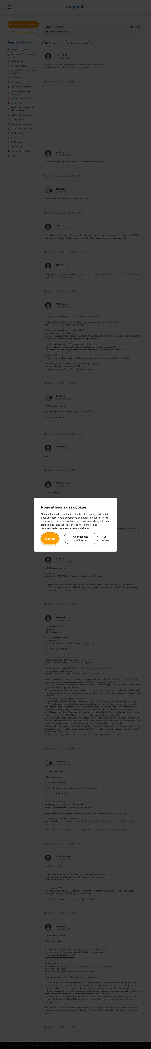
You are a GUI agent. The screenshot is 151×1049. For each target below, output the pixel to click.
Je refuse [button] (105, 538)
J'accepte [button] (50, 538)
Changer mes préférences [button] (80, 538)
